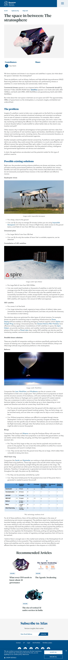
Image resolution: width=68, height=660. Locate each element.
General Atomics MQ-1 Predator (48, 324)
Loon (16, 391)
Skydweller (26, 460)
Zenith (17, 460)
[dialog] (34, 654)
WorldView (22, 391)
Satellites (34, 90)
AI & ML (12, 573)
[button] (62, 3)
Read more (26, 654)
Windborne (34, 391)
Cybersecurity (15, 10)
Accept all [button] (53, 652)
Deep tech (25, 10)
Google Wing (8, 324)
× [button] (66, 650)
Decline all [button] (53, 657)
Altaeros (25, 433)
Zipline (58, 322)
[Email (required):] (29, 634)
